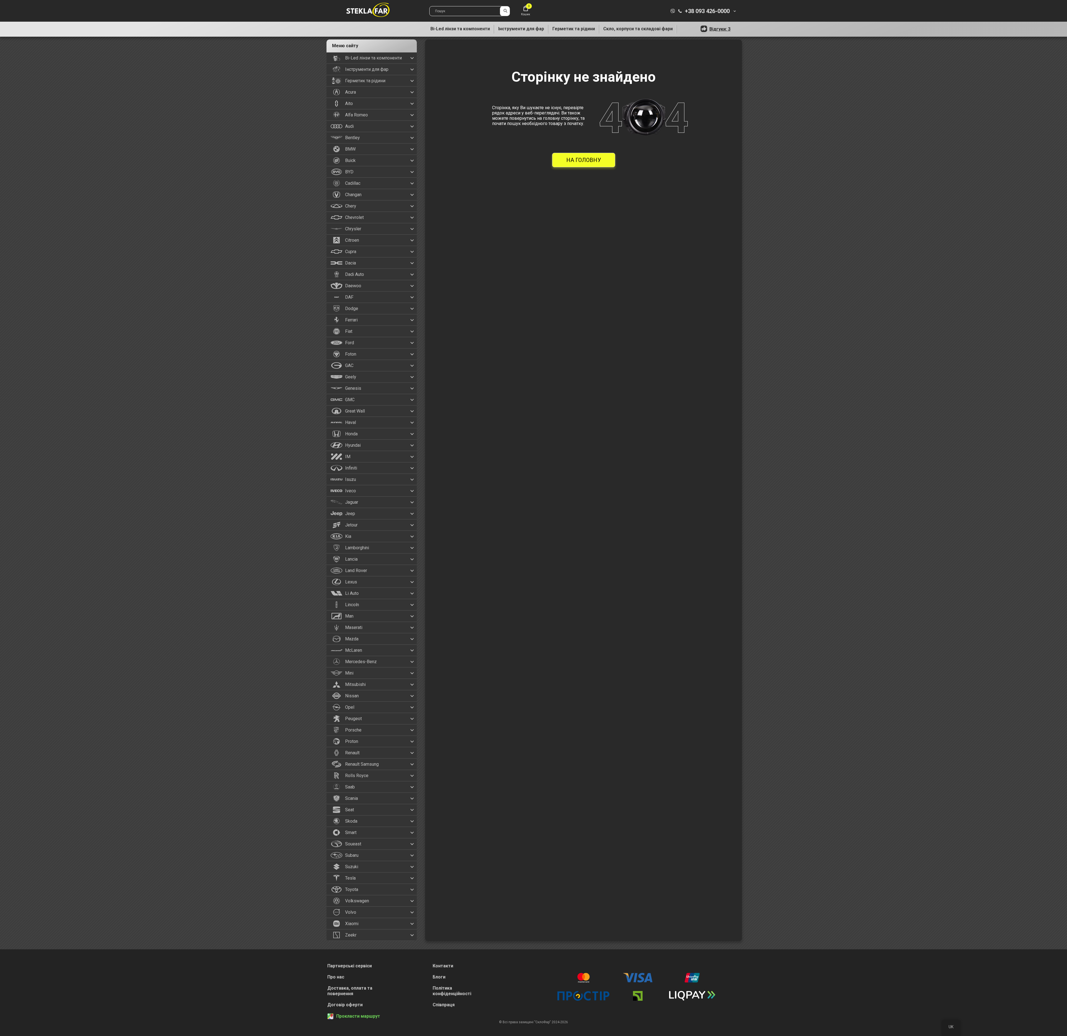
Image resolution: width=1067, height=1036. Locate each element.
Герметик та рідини (573, 28)
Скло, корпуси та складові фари (638, 28)
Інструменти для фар (521, 28)
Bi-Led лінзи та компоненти (460, 28)
